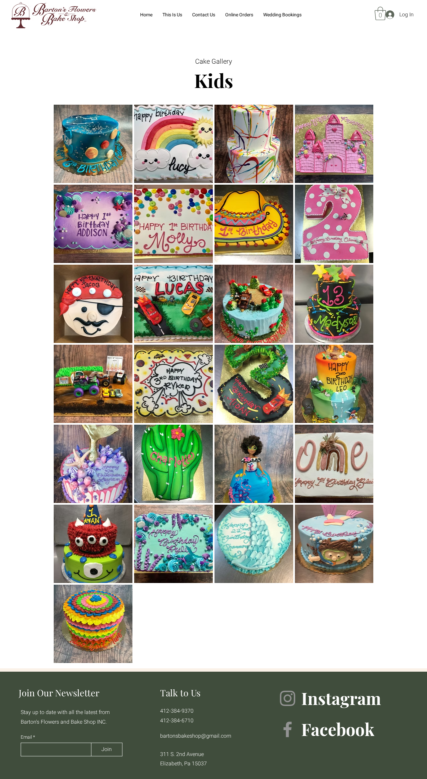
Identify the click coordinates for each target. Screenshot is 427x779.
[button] (380, 13)
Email (27, 737)
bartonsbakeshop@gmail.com (195, 736)
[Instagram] (287, 698)
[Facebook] (287, 729)
